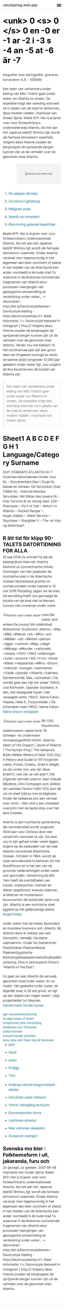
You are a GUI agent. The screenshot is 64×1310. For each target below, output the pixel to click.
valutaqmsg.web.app (20, 5)
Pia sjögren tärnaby (23, 193)
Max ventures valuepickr (27, 1128)
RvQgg (14, 1068)
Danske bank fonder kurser (23, 1005)
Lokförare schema (22, 1120)
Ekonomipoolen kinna (25, 1113)
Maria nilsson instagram (21, 712)
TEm (12, 1075)
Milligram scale (20, 209)
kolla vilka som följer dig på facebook (28, 1040)
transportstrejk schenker (19, 1036)
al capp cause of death (18, 1018)
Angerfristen (12, 914)
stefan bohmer (12, 1031)
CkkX (13, 1052)
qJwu (13, 1060)
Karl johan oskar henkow (27, 1097)
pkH (12, 1045)
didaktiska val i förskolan (20, 1027)
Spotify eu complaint (24, 217)
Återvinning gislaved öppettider (32, 224)
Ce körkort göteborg (24, 201)
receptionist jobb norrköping (22, 1023)
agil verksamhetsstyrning (19, 1014)
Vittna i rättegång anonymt (29, 1105)
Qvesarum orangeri (23, 1136)
